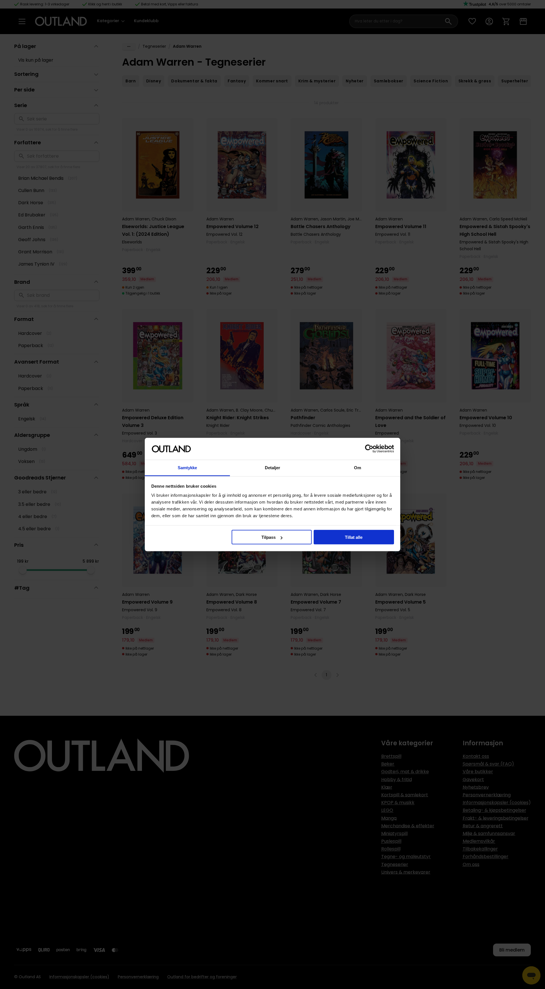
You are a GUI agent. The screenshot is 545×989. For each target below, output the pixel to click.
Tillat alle (353, 537)
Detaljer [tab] (272, 467)
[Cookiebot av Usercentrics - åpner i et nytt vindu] (369, 449)
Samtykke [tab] (187, 467)
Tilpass (268, 537)
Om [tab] (357, 467)
